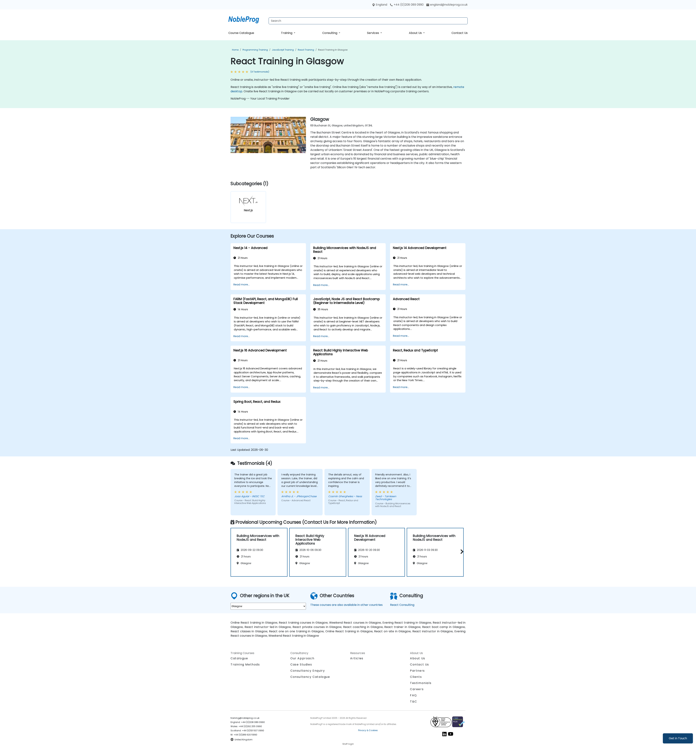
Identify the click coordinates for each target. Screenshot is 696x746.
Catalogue (239, 658)
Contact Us (459, 33)
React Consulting (402, 605)
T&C (413, 701)
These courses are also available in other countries (346, 605)
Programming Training (255, 49)
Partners (417, 671)
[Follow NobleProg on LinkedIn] (444, 734)
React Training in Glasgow (333, 49)
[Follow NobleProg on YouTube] (450, 734)
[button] (461, 551)
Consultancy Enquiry (307, 670)
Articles (356, 658)
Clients (416, 677)
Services (373, 33)
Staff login (348, 743)
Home (235, 49)
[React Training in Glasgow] (247, 19)
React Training (306, 49)
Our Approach (302, 658)
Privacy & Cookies (368, 730)
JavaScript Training (283, 49)
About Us (415, 33)
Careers (417, 689)
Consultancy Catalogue (310, 677)
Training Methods (245, 664)
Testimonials (420, 683)
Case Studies (301, 664)
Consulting (330, 33)
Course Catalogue (241, 33)
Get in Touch (678, 738)
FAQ (413, 695)
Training (287, 33)
